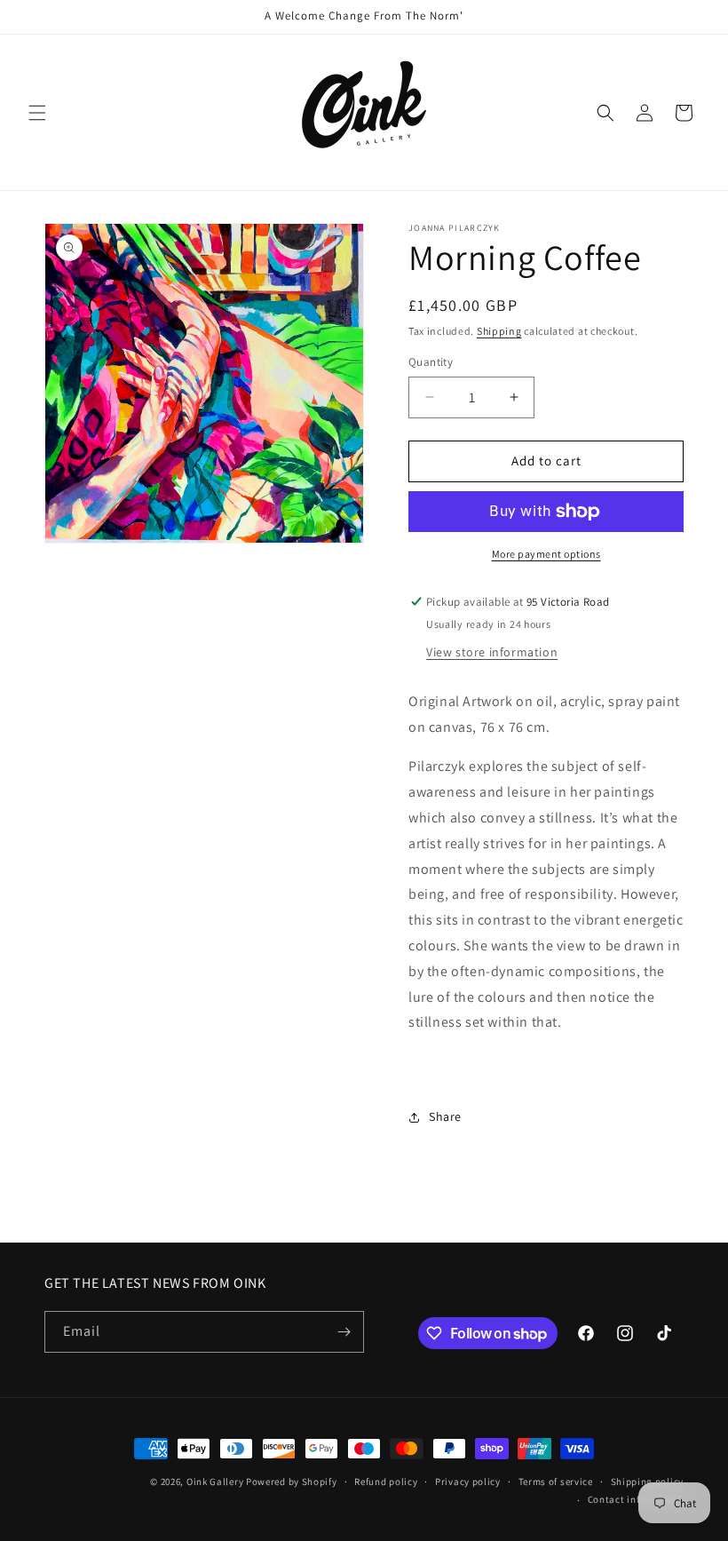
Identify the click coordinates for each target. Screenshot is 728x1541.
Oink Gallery (216, 1481)
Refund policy (385, 1481)
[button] (37, 112)
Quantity (430, 361)
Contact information (636, 1499)
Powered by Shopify (291, 1481)
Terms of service (555, 1481)
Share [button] (445, 1116)
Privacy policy (468, 1481)
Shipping (499, 331)
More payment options (546, 553)
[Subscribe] (343, 1332)
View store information (492, 652)
